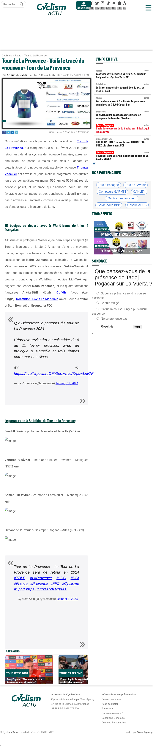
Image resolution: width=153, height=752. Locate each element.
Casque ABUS (137, 205)
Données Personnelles (114, 722)
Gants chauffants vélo (122, 198)
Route (18, 55)
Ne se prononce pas (114, 318)
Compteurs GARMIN (112, 191)
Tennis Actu (108, 708)
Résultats (107, 326)
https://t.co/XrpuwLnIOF (34, 373)
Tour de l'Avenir (135, 184)
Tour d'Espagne (108, 184)
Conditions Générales (113, 718)
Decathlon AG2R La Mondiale (37, 299)
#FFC (54, 583)
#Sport (19, 589)
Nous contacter (110, 703)
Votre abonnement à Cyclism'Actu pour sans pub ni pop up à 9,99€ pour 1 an (122, 101)
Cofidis (61, 292)
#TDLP (19, 578)
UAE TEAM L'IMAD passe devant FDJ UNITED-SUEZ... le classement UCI (122, 142)
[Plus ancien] (94, 163)
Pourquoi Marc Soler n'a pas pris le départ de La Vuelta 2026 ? (122, 156)
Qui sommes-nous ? (112, 713)
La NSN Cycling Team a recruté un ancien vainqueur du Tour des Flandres (122, 115)
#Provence (39, 583)
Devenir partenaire (111, 699)
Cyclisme (7, 55)
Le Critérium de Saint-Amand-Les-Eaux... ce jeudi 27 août (122, 87)
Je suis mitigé (110, 303)
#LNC (61, 578)
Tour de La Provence (35, 55)
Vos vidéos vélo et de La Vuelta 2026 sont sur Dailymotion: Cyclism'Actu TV (122, 74)
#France (21, 583)
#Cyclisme (70, 583)
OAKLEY (139, 191)
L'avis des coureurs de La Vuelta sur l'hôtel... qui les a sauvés (122, 128)
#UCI (75, 578)
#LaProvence (41, 578)
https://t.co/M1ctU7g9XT (46, 589)
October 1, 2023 (67, 598)
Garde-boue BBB (108, 205)
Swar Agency (144, 732)
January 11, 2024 (67, 383)
